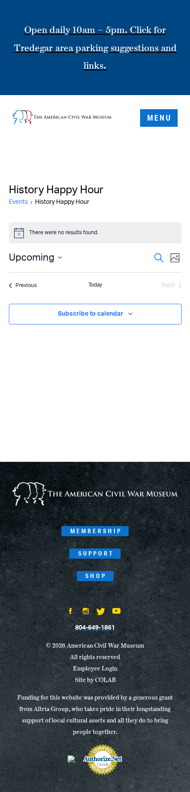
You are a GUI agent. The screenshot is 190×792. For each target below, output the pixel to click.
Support (96, 553)
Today (95, 284)
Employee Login (95, 668)
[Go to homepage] (95, 504)
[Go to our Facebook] (70, 612)
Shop (95, 576)
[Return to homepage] (61, 118)
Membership (96, 531)
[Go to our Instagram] (85, 612)
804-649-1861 (95, 628)
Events (18, 202)
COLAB (105, 679)
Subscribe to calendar (90, 314)
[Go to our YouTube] (116, 612)
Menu (159, 117)
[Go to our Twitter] (100, 612)
